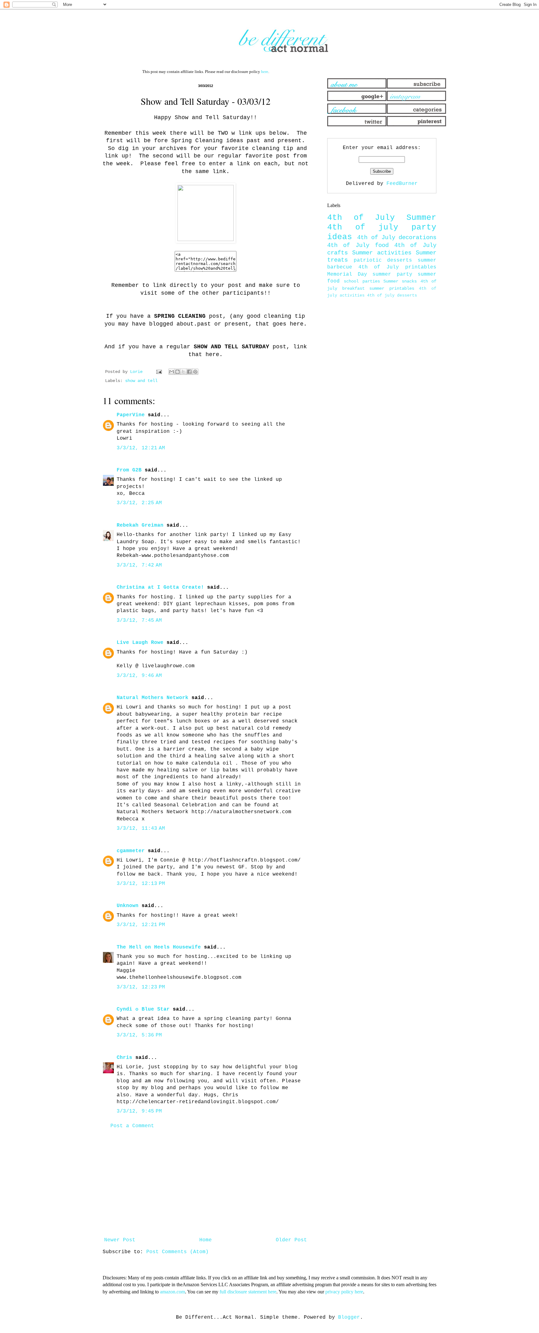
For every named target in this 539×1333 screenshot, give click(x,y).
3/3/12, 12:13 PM (141, 883)
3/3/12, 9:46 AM (139, 676)
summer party (392, 274)
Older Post (291, 1240)
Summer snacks (400, 281)
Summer (421, 217)
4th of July (361, 217)
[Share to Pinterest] (195, 372)
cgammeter (131, 851)
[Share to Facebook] (189, 372)
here (264, 71)
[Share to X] (183, 372)
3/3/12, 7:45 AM (139, 620)
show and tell (141, 380)
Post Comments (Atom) (177, 1252)
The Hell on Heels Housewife (159, 947)
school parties (362, 281)
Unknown (127, 906)
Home (205, 1240)
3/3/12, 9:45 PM (139, 1111)
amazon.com (172, 1291)
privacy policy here (344, 1291)
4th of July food (358, 245)
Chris (124, 1057)
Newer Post (119, 1240)
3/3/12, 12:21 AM (141, 448)
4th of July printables (397, 267)
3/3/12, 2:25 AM (139, 503)
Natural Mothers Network (152, 698)
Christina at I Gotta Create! (160, 587)
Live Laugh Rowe (140, 642)
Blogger (349, 1317)
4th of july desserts (392, 295)
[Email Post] (159, 371)
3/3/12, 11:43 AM (141, 828)
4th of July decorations (396, 237)
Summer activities (381, 252)
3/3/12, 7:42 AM (139, 565)
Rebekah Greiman (140, 525)
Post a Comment (132, 1126)
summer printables (391, 288)
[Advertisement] (205, 1183)
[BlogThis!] (177, 372)
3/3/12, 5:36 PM (139, 1035)
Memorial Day (347, 274)
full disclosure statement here (248, 1291)
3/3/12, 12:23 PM (141, 987)
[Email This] (171, 372)
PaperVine (131, 415)
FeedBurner (402, 183)
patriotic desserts (383, 260)
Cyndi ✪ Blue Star (143, 1009)
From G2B (129, 470)
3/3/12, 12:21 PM (141, 925)
